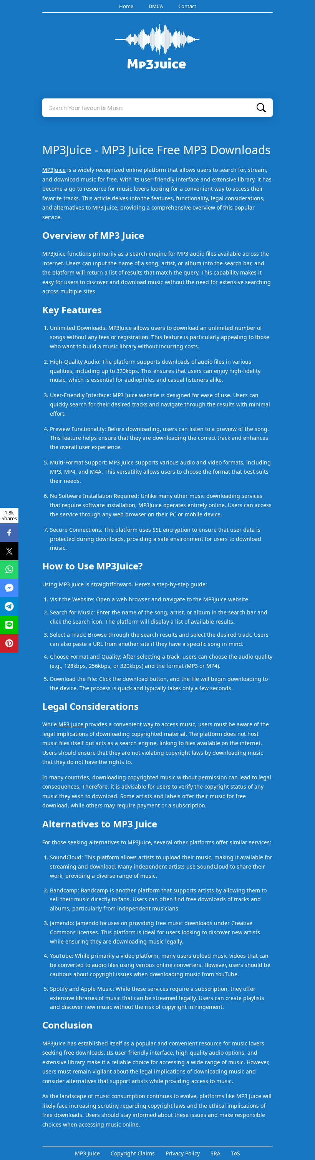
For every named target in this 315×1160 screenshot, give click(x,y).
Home (126, 6)
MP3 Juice (70, 724)
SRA (215, 1153)
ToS (235, 1153)
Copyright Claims (133, 1153)
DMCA (156, 6)
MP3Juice (54, 169)
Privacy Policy (183, 1153)
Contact (187, 6)
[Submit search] (261, 107)
